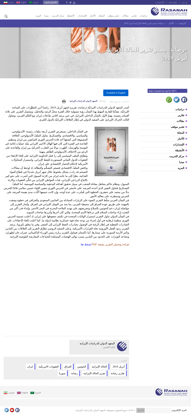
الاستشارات (159, 2)
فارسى (11, 2)
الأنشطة (70, 16)
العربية (35, 2)
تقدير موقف (113, 16)
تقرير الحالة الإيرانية (94, 373)
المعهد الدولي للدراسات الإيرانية (88, 101)
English (23, 2)
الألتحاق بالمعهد (51, 2)
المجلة (102, 16)
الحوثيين (81, 366)
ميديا (46, 16)
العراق (67, 366)
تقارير (134, 16)
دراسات (143, 16)
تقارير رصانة (118, 373)
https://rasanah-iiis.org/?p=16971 (163, 91)
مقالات (125, 16)
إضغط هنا (86, 244)
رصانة (74, 373)
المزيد (38, 16)
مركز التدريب (58, 16)
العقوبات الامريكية (49, 366)
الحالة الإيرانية (99, 366)
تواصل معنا (173, 2)
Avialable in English (115, 92)
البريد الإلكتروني (179, 410)
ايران (30, 366)
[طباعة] (64, 101)
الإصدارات (82, 16)
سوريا (62, 373)
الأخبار (93, 16)
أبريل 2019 (119, 366)
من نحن (184, 2)
